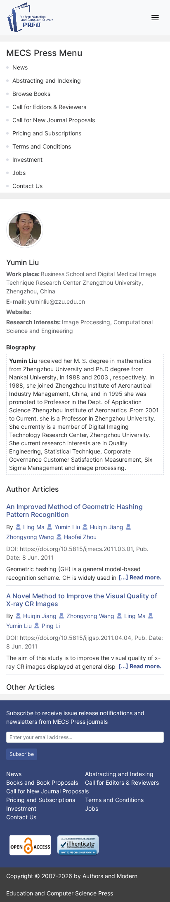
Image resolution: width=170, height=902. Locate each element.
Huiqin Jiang (106, 526)
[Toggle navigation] (155, 17)
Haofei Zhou (80, 536)
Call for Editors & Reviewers (49, 106)
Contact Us (27, 185)
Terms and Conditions (41, 146)
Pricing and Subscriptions (46, 133)
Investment (27, 159)
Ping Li (51, 625)
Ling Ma (34, 526)
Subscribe (21, 754)
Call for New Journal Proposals (53, 119)
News (20, 67)
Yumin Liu (67, 526)
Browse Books (31, 93)
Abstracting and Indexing (46, 80)
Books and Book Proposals (42, 782)
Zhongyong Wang (30, 536)
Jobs (19, 172)
